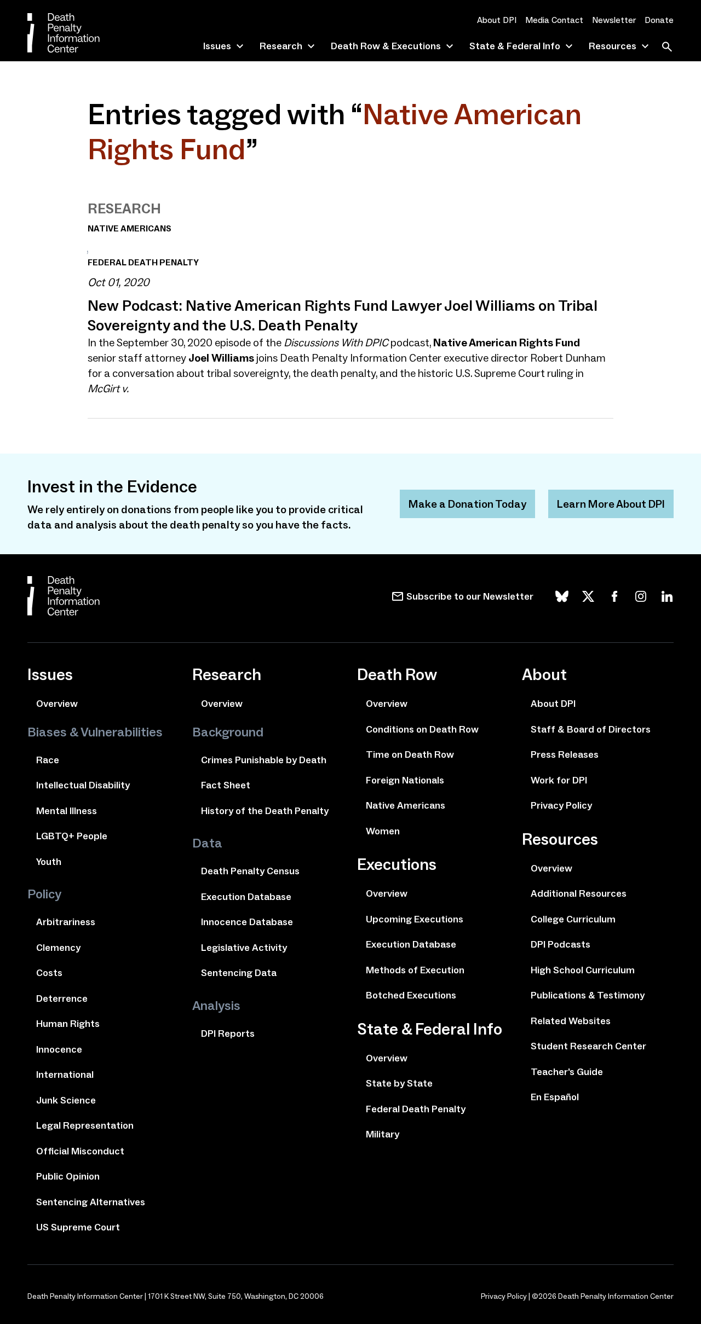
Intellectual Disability (83, 785)
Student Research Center (588, 1046)
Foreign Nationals (405, 780)
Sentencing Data (239, 973)
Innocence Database (247, 922)
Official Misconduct (80, 1151)
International (65, 1075)
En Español (555, 1097)
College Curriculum (573, 919)
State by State (399, 1083)
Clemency (58, 948)
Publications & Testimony (588, 995)
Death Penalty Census (250, 871)
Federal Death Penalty (416, 1109)
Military (382, 1134)
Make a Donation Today (467, 503)
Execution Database (246, 897)
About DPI (496, 20)
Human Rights (68, 1024)
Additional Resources (579, 893)
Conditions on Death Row (422, 729)
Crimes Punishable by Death (263, 760)
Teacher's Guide (567, 1072)
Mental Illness (66, 811)
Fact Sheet (225, 785)
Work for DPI (559, 780)
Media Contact (554, 20)
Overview (57, 704)
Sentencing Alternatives (90, 1202)
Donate (659, 20)
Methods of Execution (415, 970)
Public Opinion (68, 1176)
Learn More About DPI (611, 503)
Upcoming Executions (414, 919)
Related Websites (571, 1021)
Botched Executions (411, 995)
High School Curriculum (583, 970)
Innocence (59, 1049)
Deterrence (62, 998)
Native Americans (405, 805)
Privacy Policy (561, 805)
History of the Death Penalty (265, 811)
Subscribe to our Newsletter (469, 596)
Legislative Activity (244, 948)
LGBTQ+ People (71, 836)
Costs (49, 973)
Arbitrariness (65, 922)
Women (383, 831)
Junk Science (66, 1100)
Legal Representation (85, 1125)
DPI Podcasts (560, 944)
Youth (48, 862)
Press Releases (565, 754)
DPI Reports (228, 1033)
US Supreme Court (78, 1227)
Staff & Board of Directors (591, 729)
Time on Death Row (410, 754)
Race (47, 760)
